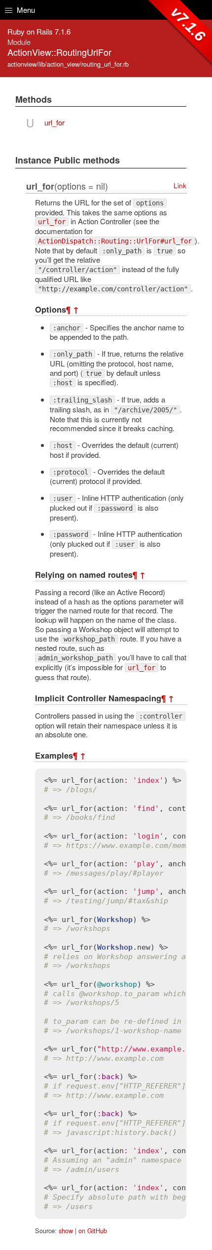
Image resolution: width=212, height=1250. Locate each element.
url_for (54, 122)
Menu (25, 9)
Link (180, 185)
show (66, 1230)
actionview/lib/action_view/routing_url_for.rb (68, 64)
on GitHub (92, 1230)
